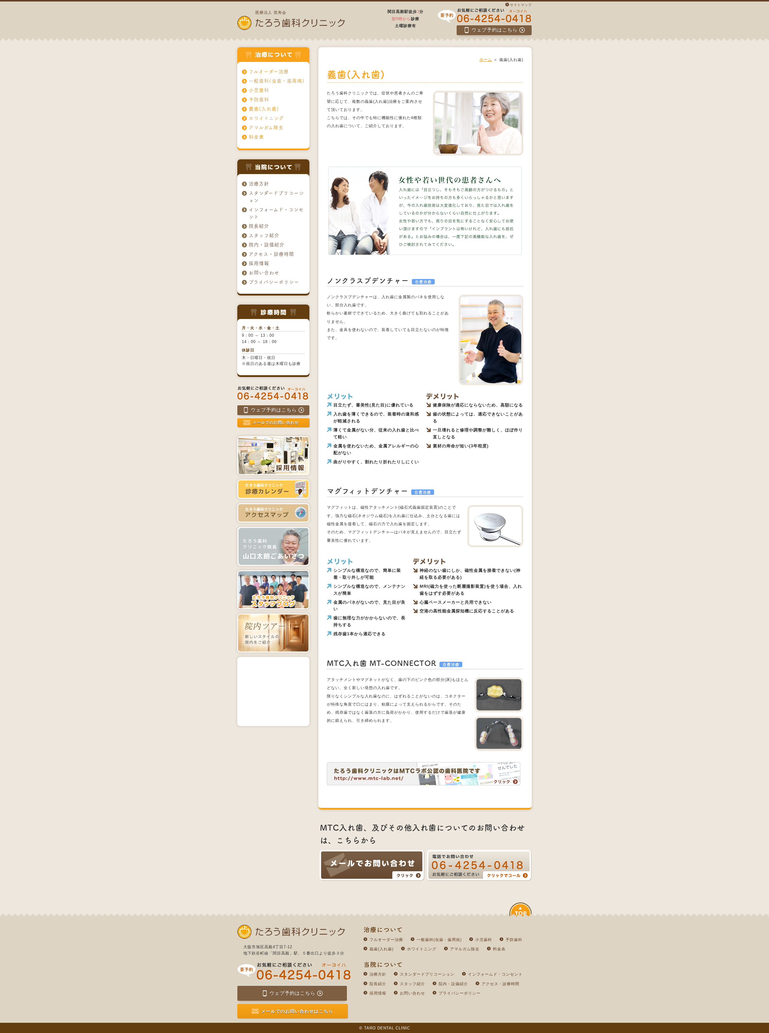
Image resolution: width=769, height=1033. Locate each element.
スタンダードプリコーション (276, 197)
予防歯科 (259, 99)
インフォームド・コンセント (276, 213)
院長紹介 (259, 226)
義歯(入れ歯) (264, 108)
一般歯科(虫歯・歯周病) (277, 80)
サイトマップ (521, 5)
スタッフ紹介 (264, 235)
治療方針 (259, 183)
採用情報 (259, 263)
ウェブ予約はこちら (495, 29)
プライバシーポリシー (274, 282)
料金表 (256, 136)
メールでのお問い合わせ (276, 422)
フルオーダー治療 (269, 71)
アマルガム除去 (266, 127)
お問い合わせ (264, 272)
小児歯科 (259, 90)
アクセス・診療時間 (271, 254)
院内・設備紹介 (266, 244)
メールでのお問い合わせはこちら (297, 1011)
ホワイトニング (266, 118)
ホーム (485, 59)
